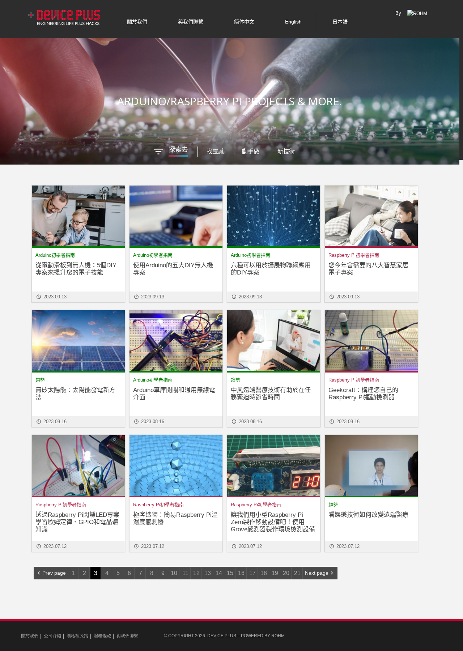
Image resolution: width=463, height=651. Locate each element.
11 (185, 573)
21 (297, 573)
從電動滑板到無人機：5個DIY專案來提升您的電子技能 (75, 269)
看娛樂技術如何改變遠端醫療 (368, 514)
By (398, 13)
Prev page (54, 573)
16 (241, 573)
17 (252, 573)
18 (263, 573)
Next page (316, 573)
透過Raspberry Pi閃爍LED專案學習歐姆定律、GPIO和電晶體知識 (77, 522)
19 (275, 573)
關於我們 (29, 636)
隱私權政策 (77, 636)
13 (207, 573)
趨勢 (40, 380)
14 (219, 573)
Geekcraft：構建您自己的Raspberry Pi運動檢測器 (363, 394)
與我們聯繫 (127, 636)
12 (196, 573)
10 (174, 573)
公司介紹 (52, 636)
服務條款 (102, 636)
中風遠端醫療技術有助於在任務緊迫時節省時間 (271, 394)
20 (286, 573)
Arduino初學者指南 (55, 255)
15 (230, 573)
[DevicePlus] (65, 16)
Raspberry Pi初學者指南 (353, 255)
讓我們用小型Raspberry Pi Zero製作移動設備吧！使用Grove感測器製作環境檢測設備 (273, 522)
